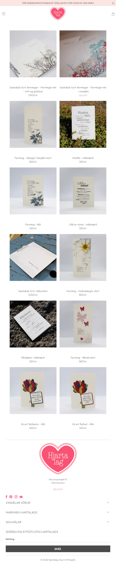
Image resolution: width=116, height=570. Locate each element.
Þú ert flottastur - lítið (33, 390)
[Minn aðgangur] (2, 13)
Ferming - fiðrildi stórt (83, 324)
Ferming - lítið (33, 190)
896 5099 (58, 489)
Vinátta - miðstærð (83, 124)
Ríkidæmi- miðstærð (33, 324)
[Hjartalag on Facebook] (6, 496)
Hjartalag (53, 559)
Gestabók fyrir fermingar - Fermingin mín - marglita (83, 53)
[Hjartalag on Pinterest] (10, 496)
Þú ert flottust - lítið (83, 390)
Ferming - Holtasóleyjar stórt (83, 257)
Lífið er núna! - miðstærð (83, 190)
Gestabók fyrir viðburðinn (33, 257)
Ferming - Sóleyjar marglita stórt (33, 124)
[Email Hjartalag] (21, 496)
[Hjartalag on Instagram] (16, 496)
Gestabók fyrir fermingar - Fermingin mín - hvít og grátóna (33, 53)
